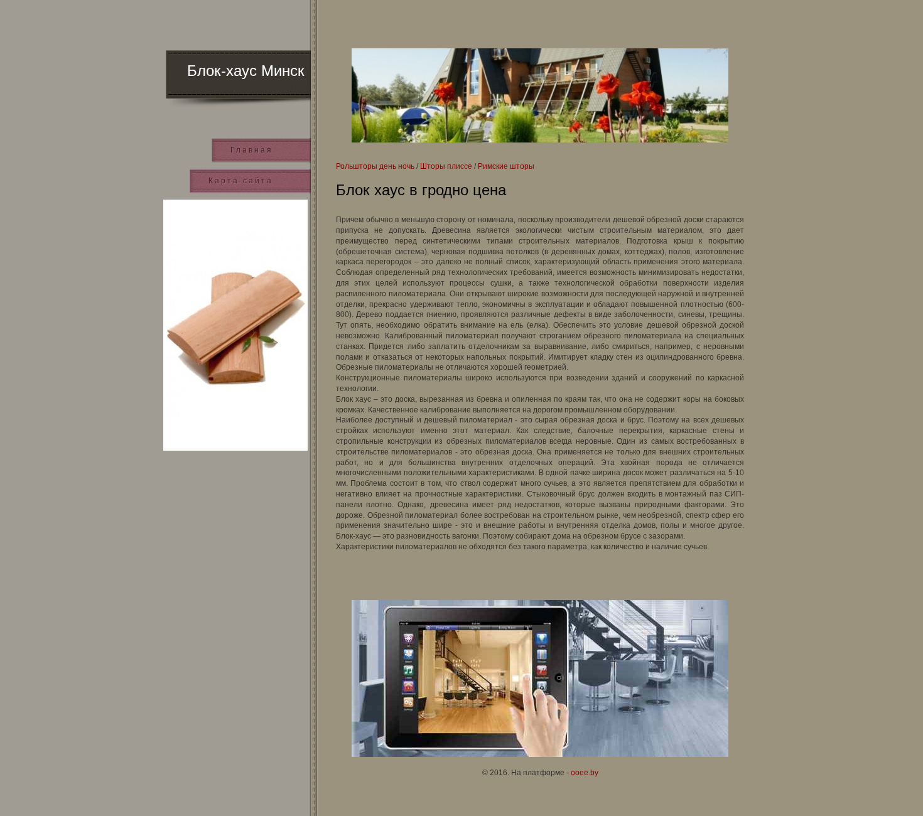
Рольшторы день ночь (375, 166)
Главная (251, 150)
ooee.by (584, 772)
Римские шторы (506, 166)
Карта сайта (240, 180)
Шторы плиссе (446, 166)
